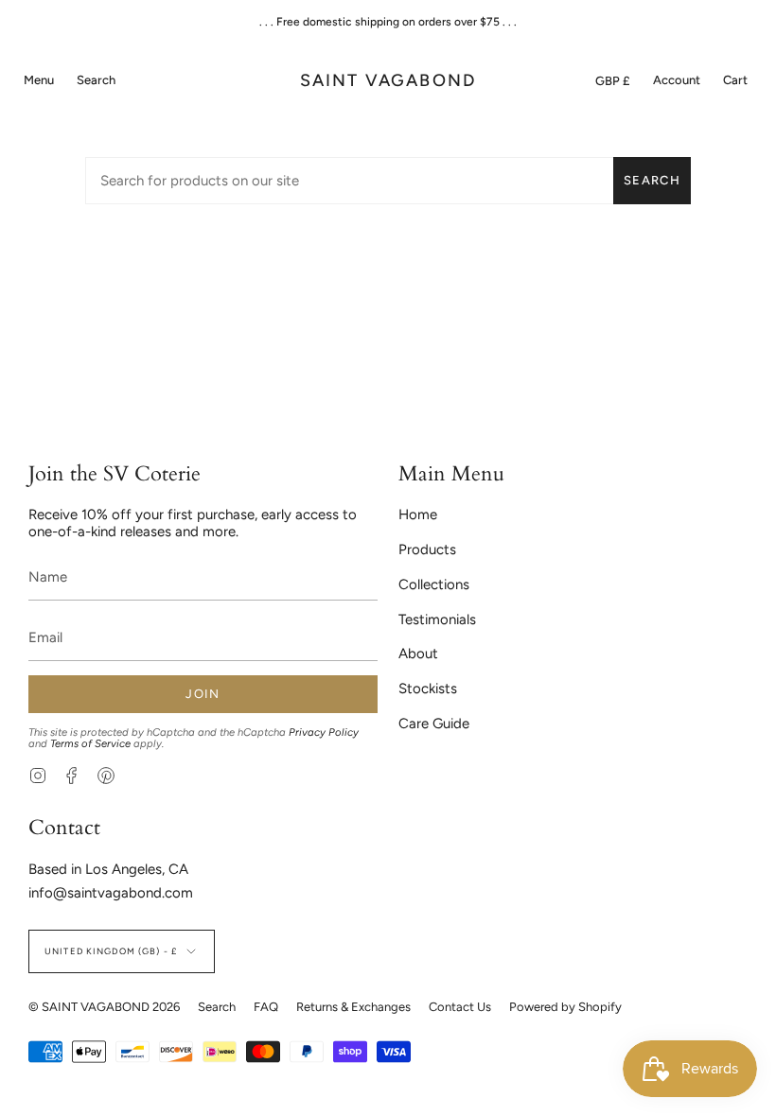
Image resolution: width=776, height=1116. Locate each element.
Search (652, 180)
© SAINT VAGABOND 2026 (104, 1007)
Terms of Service (90, 743)
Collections (433, 584)
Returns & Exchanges (353, 1007)
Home (417, 514)
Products (427, 549)
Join (202, 694)
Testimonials (437, 619)
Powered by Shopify (565, 1007)
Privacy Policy (324, 732)
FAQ (266, 1007)
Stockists (427, 688)
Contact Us (460, 1007)
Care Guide (433, 723)
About (418, 653)
